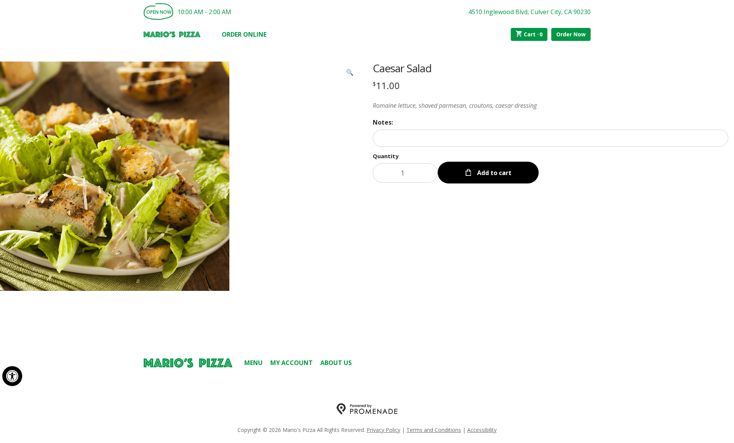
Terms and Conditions (433, 429)
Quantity (386, 156)
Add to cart (494, 173)
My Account (291, 363)
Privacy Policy (383, 429)
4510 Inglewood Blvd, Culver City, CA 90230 (529, 12)
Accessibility (482, 429)
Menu (253, 363)
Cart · (533, 34)
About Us (336, 363)
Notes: (383, 122)
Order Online (244, 34)
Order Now (571, 34)
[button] (12, 376)
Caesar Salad (402, 68)
